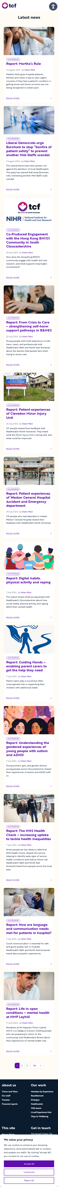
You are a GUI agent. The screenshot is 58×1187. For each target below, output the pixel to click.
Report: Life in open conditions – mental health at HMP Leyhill (27, 1013)
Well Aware (36, 1108)
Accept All (29, 1163)
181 (34, 1065)
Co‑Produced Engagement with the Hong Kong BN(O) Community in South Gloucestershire (28, 240)
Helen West (29, 69)
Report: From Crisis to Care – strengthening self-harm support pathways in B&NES (29, 326)
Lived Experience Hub (41, 1112)
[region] (29, 1160)
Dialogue (35, 1099)
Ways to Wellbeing (39, 1116)
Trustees (6, 1099)
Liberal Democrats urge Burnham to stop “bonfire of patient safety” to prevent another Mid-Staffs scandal (29, 149)
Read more (15, 98)
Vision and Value (10, 1091)
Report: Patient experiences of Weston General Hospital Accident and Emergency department (28, 499)
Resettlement (37, 1095)
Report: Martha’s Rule (23, 64)
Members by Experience (42, 1091)
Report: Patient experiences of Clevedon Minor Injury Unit (28, 413)
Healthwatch (37, 1104)
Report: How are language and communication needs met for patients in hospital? (29, 929)
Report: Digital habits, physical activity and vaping (28, 582)
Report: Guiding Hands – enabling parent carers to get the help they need (26, 666)
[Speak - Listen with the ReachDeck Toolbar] (53, 6)
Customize (29, 1172)
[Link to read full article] (29, 41)
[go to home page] (9, 5)
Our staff (6, 1095)
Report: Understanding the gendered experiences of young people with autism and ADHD (27, 749)
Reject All (29, 1180)
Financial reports (10, 1104)
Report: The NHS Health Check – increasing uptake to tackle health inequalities (28, 835)
